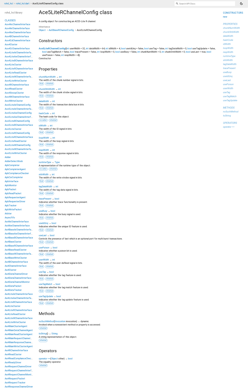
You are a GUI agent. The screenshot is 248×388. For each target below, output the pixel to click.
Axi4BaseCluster (13, 242)
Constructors (233, 12)
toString (43, 333)
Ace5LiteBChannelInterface (19, 125)
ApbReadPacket (13, 193)
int (68, 48)
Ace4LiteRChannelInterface (19, 68)
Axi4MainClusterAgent (16, 326)
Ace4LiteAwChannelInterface (20, 56)
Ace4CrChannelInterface (17, 48)
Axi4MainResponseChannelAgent (21, 342)
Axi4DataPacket (13, 286)
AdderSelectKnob (14, 161)
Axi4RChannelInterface (16, 350)
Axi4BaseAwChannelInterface (20, 233)
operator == (44, 358)
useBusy (43, 211)
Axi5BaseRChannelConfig (61, 30)
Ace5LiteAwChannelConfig (18, 113)
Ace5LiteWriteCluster (16, 153)
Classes (10, 20)
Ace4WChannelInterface (17, 97)
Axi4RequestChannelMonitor (19, 374)
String (55, 333)
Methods (229, 107)
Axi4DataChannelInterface (18, 278)
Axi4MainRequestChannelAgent (20, 338)
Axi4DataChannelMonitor (17, 282)
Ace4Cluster (11, 44)
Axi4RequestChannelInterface (20, 370)
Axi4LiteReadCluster (15, 314)
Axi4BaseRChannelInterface (19, 246)
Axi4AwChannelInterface (17, 225)
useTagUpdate (46, 296)
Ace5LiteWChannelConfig (17, 145)
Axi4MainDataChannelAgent (19, 330)
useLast (42, 235)
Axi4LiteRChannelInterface (18, 310)
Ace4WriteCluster (14, 101)
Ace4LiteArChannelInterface (19, 52)
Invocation (60, 321)
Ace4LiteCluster (13, 64)
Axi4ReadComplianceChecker (19, 358)
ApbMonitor (11, 185)
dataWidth (44, 101)
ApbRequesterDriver (15, 201)
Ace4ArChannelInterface (17, 28)
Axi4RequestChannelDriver (18, 366)
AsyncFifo (10, 217)
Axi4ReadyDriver (13, 362)
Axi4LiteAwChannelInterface (19, 298)
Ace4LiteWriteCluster (16, 80)
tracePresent (45, 198)
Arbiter (8, 213)
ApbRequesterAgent (15, 197)
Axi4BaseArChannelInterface (19, 229)
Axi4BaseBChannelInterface (19, 237)
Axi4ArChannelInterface (17, 221)
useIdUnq (43, 223)
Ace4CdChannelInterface (17, 40)
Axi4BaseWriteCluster (16, 258)
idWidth (42, 125)
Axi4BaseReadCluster (16, 250)
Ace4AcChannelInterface (17, 24)
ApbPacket (10, 189)
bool (123, 48)
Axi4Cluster (10, 270)
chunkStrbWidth (47, 89)
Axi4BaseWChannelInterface (19, 254)
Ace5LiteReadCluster (16, 141)
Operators (230, 122)
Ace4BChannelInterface (17, 36)
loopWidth (44, 137)
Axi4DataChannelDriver (16, 274)
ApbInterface (11, 181)
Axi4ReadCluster (13, 354)
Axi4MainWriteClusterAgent (19, 346)
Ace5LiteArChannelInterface (19, 109)
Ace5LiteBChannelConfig (17, 121)
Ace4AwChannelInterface (18, 32)
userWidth (44, 259)
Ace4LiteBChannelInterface (19, 60)
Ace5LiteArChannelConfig (18, 105)
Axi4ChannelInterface (16, 266)
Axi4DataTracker (13, 290)
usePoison (44, 247)
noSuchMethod (46, 321)
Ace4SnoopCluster (14, 93)
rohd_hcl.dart (22, 3)
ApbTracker (11, 205)
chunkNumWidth (47, 76)
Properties (230, 23)
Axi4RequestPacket (15, 378)
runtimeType (45, 162)
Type (57, 162)
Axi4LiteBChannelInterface (18, 302)
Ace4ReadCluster (14, 89)
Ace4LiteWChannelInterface (19, 76)
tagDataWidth (45, 186)
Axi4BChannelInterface (16, 262)
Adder (8, 157)
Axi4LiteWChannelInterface (19, 318)
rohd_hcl (8, 3)
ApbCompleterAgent (15, 169)
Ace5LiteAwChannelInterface (20, 117)
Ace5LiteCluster (13, 129)
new (225, 16)
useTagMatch (45, 284)
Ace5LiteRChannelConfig (52, 48)
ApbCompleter (12, 165)
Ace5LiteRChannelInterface (19, 137)
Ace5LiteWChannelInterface (19, 149)
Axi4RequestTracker (15, 382)
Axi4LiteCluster (12, 306)
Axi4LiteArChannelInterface (19, 294)
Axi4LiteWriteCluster (15, 322)
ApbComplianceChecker (17, 173)
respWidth (44, 150)
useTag (42, 272)
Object (42, 30)
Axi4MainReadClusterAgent (18, 334)
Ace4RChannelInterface (17, 85)
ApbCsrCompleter (14, 177)
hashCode (44, 113)
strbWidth (44, 174)
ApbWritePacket (13, 209)
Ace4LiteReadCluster (16, 72)
